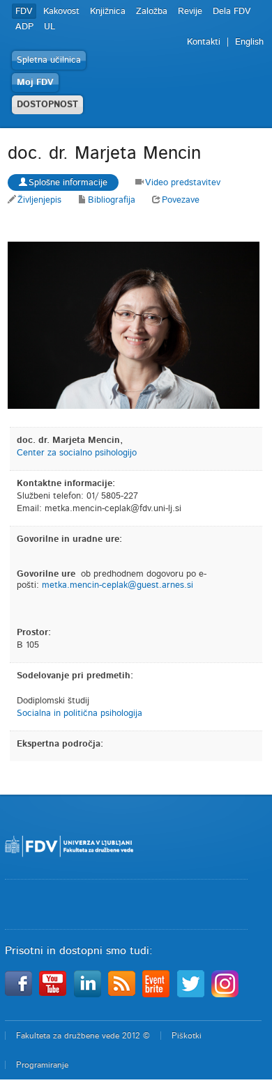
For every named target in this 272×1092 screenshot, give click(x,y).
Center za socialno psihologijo (77, 453)
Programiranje (42, 1065)
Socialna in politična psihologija (79, 713)
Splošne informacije (68, 182)
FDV (24, 11)
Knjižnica (108, 11)
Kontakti (203, 42)
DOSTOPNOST (47, 104)
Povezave (180, 200)
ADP (24, 26)
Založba (151, 11)
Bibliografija (111, 200)
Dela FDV (232, 11)
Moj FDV (35, 82)
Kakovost (61, 11)
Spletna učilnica (49, 60)
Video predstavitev (182, 182)
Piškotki (187, 1035)
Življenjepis (39, 200)
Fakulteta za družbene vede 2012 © (83, 1035)
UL (49, 26)
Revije (190, 11)
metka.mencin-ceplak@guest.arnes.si (117, 585)
